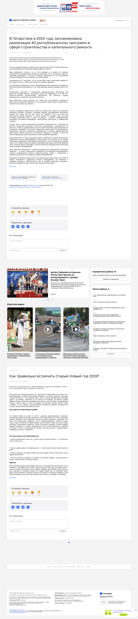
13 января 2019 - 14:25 (14, 381)
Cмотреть (123, 614)
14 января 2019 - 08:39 (14, 52)
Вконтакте (13, 187)
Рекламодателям (32, 24)
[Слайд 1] (42, 299)
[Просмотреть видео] (20, 329)
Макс (39, 187)
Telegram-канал (32, 185)
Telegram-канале (17, 178)
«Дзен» (33, 187)
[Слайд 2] (45, 299)
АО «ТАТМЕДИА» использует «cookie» (18, 610)
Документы (81, 566)
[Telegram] (23, 226)
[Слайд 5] (53, 299)
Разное (89, 566)
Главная (11, 24)
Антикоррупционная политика (17, 609)
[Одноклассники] (18, 226)
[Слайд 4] (50, 299)
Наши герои (44, 24)
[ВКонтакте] (13, 226)
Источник (12, 166)
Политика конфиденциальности (17, 612)
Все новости (110, 353)
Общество (14, 32)
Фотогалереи (21, 24)
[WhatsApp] (28, 226)
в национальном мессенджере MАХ (52, 178)
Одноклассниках (23, 187)
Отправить (63, 250)
